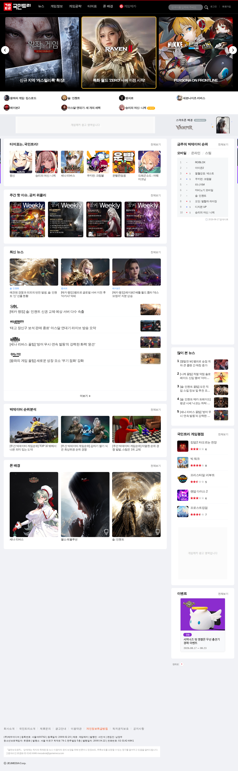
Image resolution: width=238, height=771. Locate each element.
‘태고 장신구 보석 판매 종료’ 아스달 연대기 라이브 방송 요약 (53, 328)
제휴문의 (45, 728)
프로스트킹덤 (199, 507)
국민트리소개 (27, 728)
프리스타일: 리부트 (202, 475)
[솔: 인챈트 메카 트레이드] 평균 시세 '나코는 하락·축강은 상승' (195, 403)
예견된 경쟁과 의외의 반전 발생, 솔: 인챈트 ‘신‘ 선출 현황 (33, 294)
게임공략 (75, 6)
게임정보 (57, 6)
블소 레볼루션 (69, 539)
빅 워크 (195, 458)
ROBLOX (200, 162)
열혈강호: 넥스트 (204, 173)
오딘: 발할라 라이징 (206, 201)
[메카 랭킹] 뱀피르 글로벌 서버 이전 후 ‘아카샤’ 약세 (83, 294)
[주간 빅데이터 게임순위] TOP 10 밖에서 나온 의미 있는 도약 (33, 447)
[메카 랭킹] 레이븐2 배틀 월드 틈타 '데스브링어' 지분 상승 (135, 294)
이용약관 (76, 728)
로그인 (213, 6)
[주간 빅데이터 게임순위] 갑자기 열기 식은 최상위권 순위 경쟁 (84, 447)
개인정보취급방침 (97, 728)
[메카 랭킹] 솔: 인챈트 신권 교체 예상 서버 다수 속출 (47, 311)
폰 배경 (108, 6)
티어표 (92, 6)
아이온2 (199, 167)
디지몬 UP (200, 206)
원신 (12, 175)
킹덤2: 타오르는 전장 (203, 442)
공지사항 (138, 728)
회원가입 (226, 6)
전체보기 (156, 144)
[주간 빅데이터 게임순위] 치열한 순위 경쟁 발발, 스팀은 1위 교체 (135, 447)
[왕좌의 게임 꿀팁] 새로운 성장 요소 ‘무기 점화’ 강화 (47, 361)
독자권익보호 (120, 728)
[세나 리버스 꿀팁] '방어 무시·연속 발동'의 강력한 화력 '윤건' (52, 344)
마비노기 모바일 (204, 190)
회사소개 (9, 728)
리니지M (200, 184)
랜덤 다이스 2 (199, 491)
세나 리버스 (68, 175)
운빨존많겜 (119, 175)
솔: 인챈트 (118, 539)
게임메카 (130, 6)
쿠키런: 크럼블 (95, 175)
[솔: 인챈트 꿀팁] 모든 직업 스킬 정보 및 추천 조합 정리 (195, 390)
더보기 (84, 395)
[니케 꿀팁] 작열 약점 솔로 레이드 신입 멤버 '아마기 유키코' (195, 377)
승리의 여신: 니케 (45, 175)
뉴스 (41, 6)
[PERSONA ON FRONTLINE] (196, 87)
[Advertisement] (85, 125)
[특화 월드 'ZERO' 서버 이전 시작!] (119, 87)
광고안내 (60, 728)
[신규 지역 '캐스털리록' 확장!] (42, 87)
